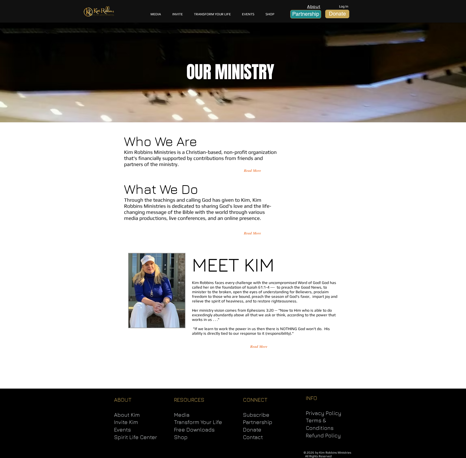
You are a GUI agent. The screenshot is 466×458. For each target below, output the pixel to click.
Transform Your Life (198, 422)
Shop (181, 437)
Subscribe (256, 415)
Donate (252, 429)
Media (182, 415)
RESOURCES (189, 400)
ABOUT (123, 400)
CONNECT (255, 400)
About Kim (127, 415)
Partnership (257, 422)
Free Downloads (194, 429)
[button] (212, 14)
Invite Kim (126, 422)
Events (122, 429)
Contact (253, 437)
